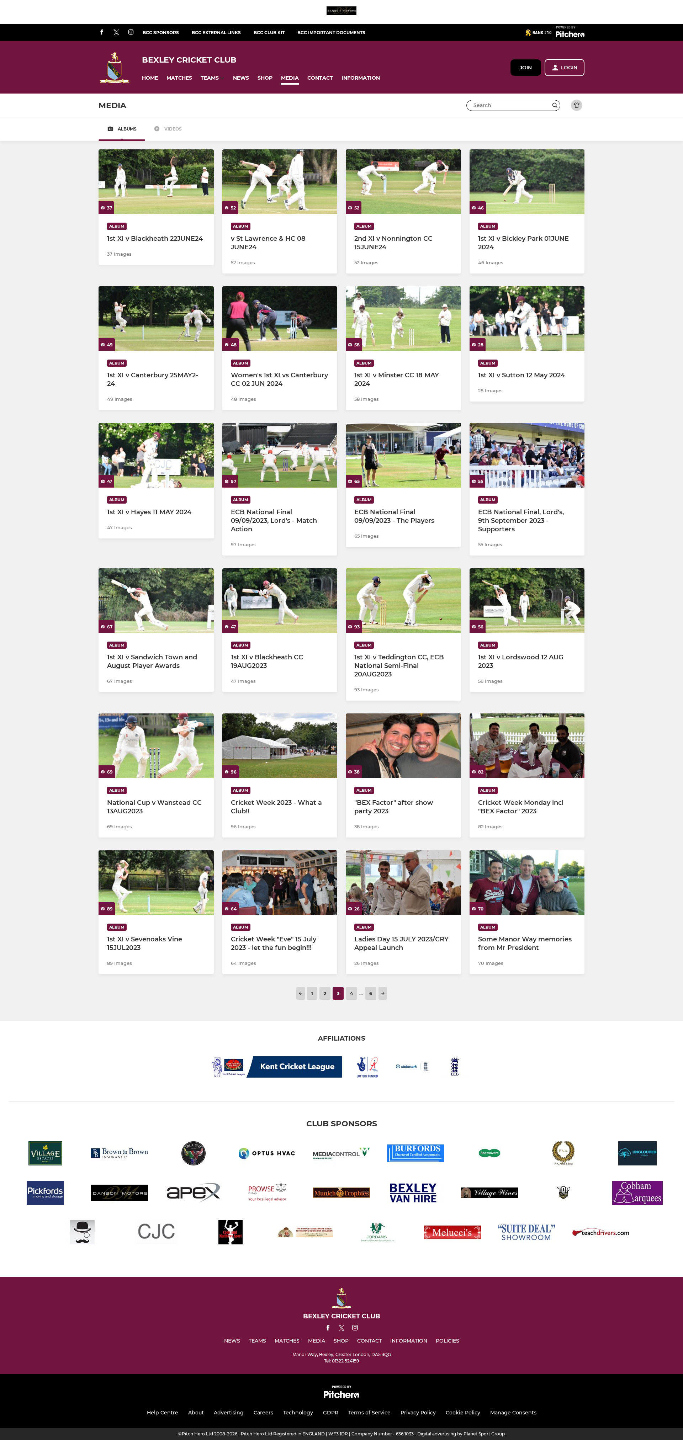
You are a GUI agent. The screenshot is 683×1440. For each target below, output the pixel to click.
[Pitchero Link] (570, 35)
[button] (150, 78)
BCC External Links (216, 32)
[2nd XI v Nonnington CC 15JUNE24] (403, 181)
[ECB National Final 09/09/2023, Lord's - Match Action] (280, 455)
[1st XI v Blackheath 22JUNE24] (156, 181)
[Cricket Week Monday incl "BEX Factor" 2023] (527, 745)
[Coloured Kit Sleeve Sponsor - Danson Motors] (341, 12)
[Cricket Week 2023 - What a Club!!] (280, 745)
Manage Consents (513, 1412)
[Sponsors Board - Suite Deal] (526, 1233)
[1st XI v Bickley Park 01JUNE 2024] (527, 181)
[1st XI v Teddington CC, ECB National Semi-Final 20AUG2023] (403, 600)
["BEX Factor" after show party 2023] (403, 745)
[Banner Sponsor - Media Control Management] (341, 1154)
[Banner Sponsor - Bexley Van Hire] (415, 1194)
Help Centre (162, 1412)
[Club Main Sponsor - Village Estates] (45, 1154)
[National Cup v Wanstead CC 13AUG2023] (156, 745)
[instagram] (131, 32)
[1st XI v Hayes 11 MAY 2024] (156, 455)
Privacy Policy (418, 1412)
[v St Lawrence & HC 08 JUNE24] (280, 181)
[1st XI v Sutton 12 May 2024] (527, 318)
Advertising (229, 1412)
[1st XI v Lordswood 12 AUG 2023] (527, 600)
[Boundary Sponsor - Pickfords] (45, 1194)
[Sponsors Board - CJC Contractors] (156, 1233)
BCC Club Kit (269, 32)
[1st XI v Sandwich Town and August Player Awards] (156, 600)
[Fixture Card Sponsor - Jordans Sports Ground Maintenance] (378, 1233)
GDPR (330, 1412)
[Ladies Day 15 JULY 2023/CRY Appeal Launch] (403, 882)
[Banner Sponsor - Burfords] (415, 1154)
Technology (298, 1412)
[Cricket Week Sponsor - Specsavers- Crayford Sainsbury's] (489, 1154)
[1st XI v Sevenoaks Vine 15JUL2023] (156, 882)
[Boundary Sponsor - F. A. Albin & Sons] (563, 1154)
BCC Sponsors (161, 32)
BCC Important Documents (331, 32)
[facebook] (102, 32)
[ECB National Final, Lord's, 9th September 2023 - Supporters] (527, 455)
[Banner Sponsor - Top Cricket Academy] (563, 1194)
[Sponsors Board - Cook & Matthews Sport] (230, 1233)
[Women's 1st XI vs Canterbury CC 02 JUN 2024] (280, 318)
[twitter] (116, 32)
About (196, 1412)
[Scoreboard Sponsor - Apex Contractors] (193, 1194)
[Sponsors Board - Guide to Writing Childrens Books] (304, 1233)
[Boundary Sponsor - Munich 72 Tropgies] (341, 1194)
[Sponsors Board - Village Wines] (489, 1194)
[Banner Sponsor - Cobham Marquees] (637, 1194)
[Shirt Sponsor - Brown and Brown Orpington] (119, 1154)
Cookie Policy (463, 1412)
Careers (263, 1412)
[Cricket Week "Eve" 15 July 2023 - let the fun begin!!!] (280, 882)
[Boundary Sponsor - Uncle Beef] (193, 1154)
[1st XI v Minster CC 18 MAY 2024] (403, 318)
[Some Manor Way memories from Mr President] (527, 882)
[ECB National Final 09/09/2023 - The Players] (403, 455)
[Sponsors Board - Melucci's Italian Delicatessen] (452, 1233)
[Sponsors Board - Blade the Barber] (82, 1233)
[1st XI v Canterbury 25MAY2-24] (156, 318)
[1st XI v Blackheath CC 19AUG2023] (280, 600)
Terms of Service (369, 1412)
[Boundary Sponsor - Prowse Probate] (267, 1194)
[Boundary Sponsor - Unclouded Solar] (637, 1154)
